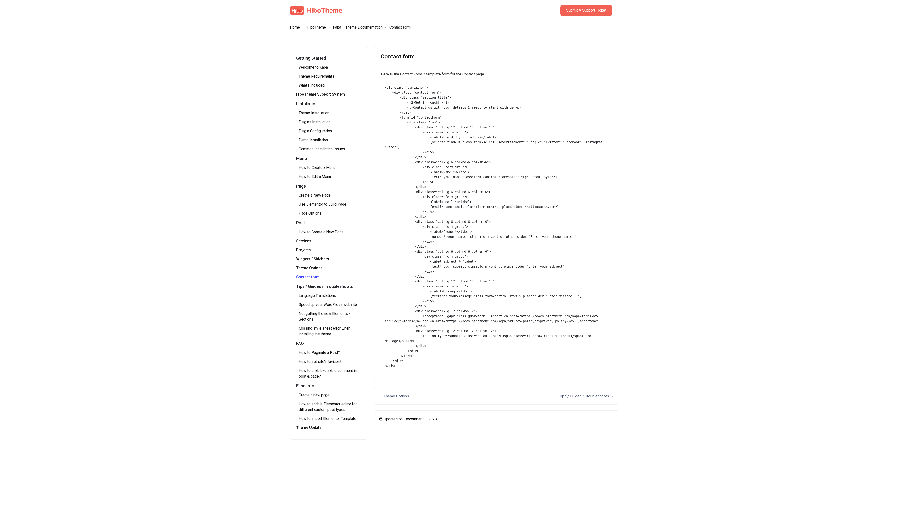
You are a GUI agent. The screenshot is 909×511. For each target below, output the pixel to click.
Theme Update (308, 427)
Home (295, 27)
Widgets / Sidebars (312, 259)
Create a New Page (315, 195)
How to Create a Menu (317, 167)
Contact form (308, 277)
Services (303, 241)
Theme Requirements (316, 76)
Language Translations (317, 295)
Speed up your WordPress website (328, 304)
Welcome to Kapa (313, 67)
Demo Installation (313, 140)
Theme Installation (314, 113)
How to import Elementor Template (327, 418)
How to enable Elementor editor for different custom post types (328, 407)
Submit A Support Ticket (586, 10)
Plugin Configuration (315, 131)
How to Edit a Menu (315, 176)
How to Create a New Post (321, 232)
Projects (303, 250)
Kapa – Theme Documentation (358, 27)
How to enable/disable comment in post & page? (328, 373)
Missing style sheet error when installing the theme (324, 331)
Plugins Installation (314, 122)
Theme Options (309, 268)
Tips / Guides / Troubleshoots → (586, 396)
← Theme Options (394, 396)
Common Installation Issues (322, 149)
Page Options (310, 213)
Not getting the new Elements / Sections (324, 316)
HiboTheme (316, 27)
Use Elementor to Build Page (322, 204)
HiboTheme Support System (320, 94)
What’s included (312, 85)
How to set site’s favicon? (320, 361)
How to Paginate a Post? (319, 352)
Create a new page (314, 395)
